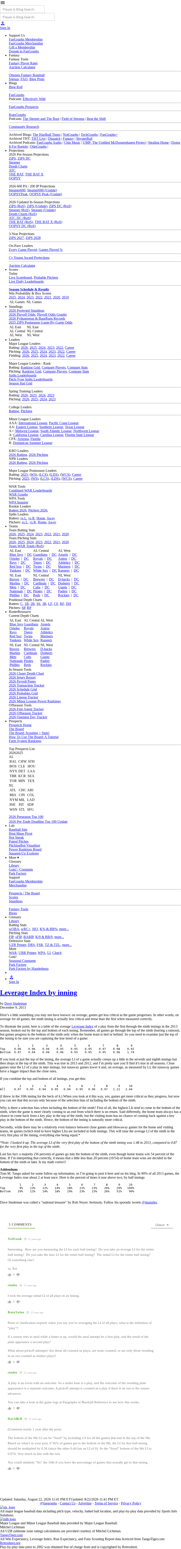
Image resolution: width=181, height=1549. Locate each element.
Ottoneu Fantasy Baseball (27, 75)
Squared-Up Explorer (24, 853)
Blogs (13, 913)
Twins (37, 566)
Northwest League (86, 431)
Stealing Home (158, 142)
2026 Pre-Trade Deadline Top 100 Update (38, 821)
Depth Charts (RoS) (23, 214)
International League (33, 423)
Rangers (64, 570)
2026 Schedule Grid (23, 689)
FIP (11, 937)
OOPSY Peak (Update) (45, 194)
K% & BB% (48, 929)
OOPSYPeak (18, 194)
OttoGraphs (38, 146)
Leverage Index (82, 1026)
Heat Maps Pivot (20, 833)
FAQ (24, 79)
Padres (62, 591)
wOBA (14, 929)
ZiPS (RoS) (17, 206)
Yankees (15, 570)
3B (44, 604)
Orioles (14, 558)
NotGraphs (70, 134)
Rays (13, 562)
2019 (65, 297)
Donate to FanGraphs (24, 51)
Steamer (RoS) (19, 210)
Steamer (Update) (43, 210)
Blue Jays (16, 554)
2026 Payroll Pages (22, 681)
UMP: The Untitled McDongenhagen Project (114, 142)
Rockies (63, 595)
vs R (31, 518)
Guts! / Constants (21, 869)
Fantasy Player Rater (23, 63)
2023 (30, 297)
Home (40, 518)
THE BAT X (34, 174)
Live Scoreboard (20, 277)
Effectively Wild (34, 99)
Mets (12, 587)
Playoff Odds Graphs (52, 314)
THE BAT (16, 174)
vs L (23, 518)
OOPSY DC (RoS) (22, 226)
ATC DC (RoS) (20, 218)
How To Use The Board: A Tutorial (33, 737)
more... (64, 929)
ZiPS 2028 (33, 238)
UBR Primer (27, 953)
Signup (14, 79)
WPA (41, 953)
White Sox (40, 570)
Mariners (64, 566)
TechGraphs (89, 134)
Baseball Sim (18, 829)
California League (25, 435)
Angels (63, 554)
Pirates (37, 591)
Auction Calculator (22, 67)
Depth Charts (18, 166)
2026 (24, 347)
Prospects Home (20, 725)
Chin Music (72, 142)
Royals (38, 558)
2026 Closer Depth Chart (26, 673)
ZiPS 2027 (16, 238)
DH (68, 604)
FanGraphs (16, 95)
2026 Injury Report (22, 677)
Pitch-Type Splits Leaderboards (31, 379)
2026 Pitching (38, 455)
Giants (62, 587)
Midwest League (27, 431)
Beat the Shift (96, 119)
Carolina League (51, 435)
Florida (35, 439)
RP (29, 608)
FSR (40, 945)
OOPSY (15, 178)
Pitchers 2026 (37, 510)
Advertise (85, 1503)
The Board (16, 729)
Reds (36, 595)
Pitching (26, 411)
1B (27, 604)
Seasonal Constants (22, 961)
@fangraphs (48, 1503)
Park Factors (17, 873)
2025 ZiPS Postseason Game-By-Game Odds (40, 322)
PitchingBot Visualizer (24, 845)
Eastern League (27, 427)
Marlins (14, 583)
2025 (12, 297)
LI (49, 953)
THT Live (38, 138)
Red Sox (15, 566)
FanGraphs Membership (26, 39)
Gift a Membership (22, 47)
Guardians (40, 554)
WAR (13, 953)
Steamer (14, 162)
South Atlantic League (56, 431)
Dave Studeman (15, 1003)
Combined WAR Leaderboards (30, 490)
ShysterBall (84, 138)
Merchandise (18, 885)
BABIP (28, 937)
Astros (62, 558)
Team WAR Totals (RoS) (26, 546)
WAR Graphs (18, 494)
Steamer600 (17, 190)
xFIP (18, 937)
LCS (43, 474)
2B (32, 604)
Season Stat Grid (20, 383)
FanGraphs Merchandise (26, 43)
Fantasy (68, 138)
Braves (14, 579)
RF (62, 604)
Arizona (23, 439)
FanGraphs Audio (49, 142)
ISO (35, 929)
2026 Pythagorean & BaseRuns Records (37, 318)
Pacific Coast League (64, 423)
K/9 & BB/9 (44, 937)
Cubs (36, 587)
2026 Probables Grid (23, 693)
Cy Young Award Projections (29, 257)
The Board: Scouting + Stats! (29, 733)
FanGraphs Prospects (23, 107)
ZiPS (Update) (37, 206)
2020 (56, 297)
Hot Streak (16, 837)
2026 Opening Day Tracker (28, 717)
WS (33, 474)
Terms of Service (106, 1503)
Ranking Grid (30, 367)
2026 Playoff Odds (22, 314)
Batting (14, 411)
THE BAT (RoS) (21, 222)
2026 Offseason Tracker (25, 713)
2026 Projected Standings (26, 310)
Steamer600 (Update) (42, 190)
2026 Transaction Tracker (26, 685)
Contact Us (67, 1503)
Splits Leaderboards (22, 375)
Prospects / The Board (24, 893)
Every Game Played (23, 250)
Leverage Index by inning (38, 993)
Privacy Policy (131, 1503)
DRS (31, 945)
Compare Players (54, 367)
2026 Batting (18, 455)
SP (23, 608)
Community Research (24, 127)
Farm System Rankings (25, 741)
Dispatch (54, 138)
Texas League (74, 427)
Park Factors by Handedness (29, 968)
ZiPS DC (24, 158)
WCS (65, 474)
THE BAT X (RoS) (48, 222)
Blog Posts (36, 79)
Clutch (57, 953)
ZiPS (12, 158)
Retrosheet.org (10, 1543)
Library (14, 865)
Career (69, 347)
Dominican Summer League (32, 443)
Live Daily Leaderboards (26, 281)
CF (56, 604)
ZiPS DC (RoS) (60, 206)
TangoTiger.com (11, 1535)
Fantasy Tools (18, 909)
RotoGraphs (17, 115)
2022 (38, 297)
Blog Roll (16, 87)
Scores (13, 897)
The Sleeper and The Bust (41, 119)
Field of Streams (73, 119)
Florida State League (79, 435)
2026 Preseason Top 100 (26, 817)
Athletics (64, 562)
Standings (16, 901)
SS (38, 604)
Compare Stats (77, 367)
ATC (12, 170)
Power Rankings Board (25, 849)
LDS (54, 474)
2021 (47, 297)
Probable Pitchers (46, 277)
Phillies (14, 595)
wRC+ (25, 929)
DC (29, 554)
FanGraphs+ (109, 134)
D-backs (64, 579)
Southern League (51, 427)
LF (50, 604)
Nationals (16, 591)
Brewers (39, 579)
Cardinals (39, 583)
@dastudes (149, 1202)
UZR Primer (17, 945)
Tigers (37, 562)
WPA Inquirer (18, 502)
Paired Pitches (18, 841)
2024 (21, 297)
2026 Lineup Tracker (23, 697)
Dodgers (64, 583)
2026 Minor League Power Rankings (35, 701)
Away (51, 518)
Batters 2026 (17, 510)
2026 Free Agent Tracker (26, 709)
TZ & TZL (52, 945)
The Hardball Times (46, 134)
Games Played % (50, 250)
